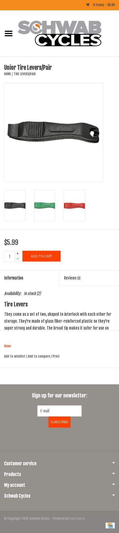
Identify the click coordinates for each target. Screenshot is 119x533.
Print (56, 356)
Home (7, 74)
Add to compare (39, 356)
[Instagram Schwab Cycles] (74, 438)
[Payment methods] (109, 525)
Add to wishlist (14, 356)
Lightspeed (77, 518)
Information (13, 278)
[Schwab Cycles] (68, 33)
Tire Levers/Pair (25, 74)
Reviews (72, 278)
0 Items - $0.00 (103, 5)
